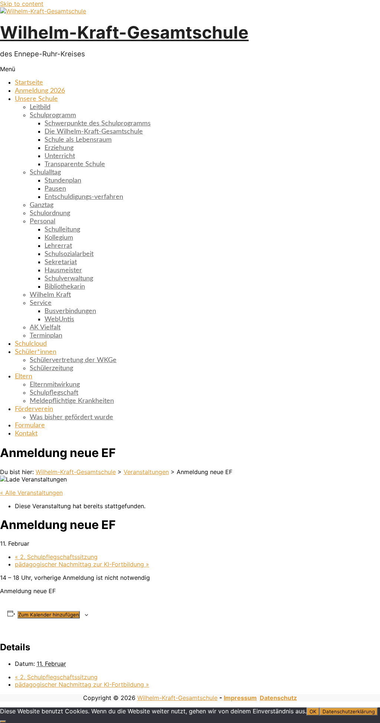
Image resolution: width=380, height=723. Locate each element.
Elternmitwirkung (55, 384)
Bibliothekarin (65, 286)
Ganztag (41, 205)
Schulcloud (31, 344)
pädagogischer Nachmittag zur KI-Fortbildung (82, 564)
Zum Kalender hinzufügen (48, 615)
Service (41, 303)
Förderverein (34, 409)
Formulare (30, 425)
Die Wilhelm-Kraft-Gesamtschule (94, 131)
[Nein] (3, 721)
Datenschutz (278, 697)
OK (313, 711)
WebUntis (59, 319)
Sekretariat (61, 262)
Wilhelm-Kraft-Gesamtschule (124, 32)
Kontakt (26, 433)
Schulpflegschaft (54, 393)
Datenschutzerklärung (348, 711)
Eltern (23, 376)
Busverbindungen (70, 311)
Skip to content (21, 3)
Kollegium (59, 237)
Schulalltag (45, 172)
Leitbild (40, 107)
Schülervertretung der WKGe (73, 360)
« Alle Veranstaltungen (31, 492)
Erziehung (59, 148)
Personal (42, 221)
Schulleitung (62, 229)
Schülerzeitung (51, 368)
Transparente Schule (75, 164)
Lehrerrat (58, 246)
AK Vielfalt (45, 327)
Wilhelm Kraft (50, 295)
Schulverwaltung (69, 278)
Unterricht (60, 156)
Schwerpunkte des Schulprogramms (98, 123)
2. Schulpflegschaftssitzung (56, 557)
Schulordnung (50, 213)
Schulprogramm (53, 115)
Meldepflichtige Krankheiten (72, 401)
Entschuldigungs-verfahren (84, 197)
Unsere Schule (36, 99)
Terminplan (46, 335)
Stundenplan (63, 180)
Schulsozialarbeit (69, 254)
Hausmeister (63, 270)
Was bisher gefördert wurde (71, 417)
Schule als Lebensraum (78, 140)
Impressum (240, 697)
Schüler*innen (35, 352)
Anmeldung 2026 (40, 91)
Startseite (29, 82)
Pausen (55, 188)
